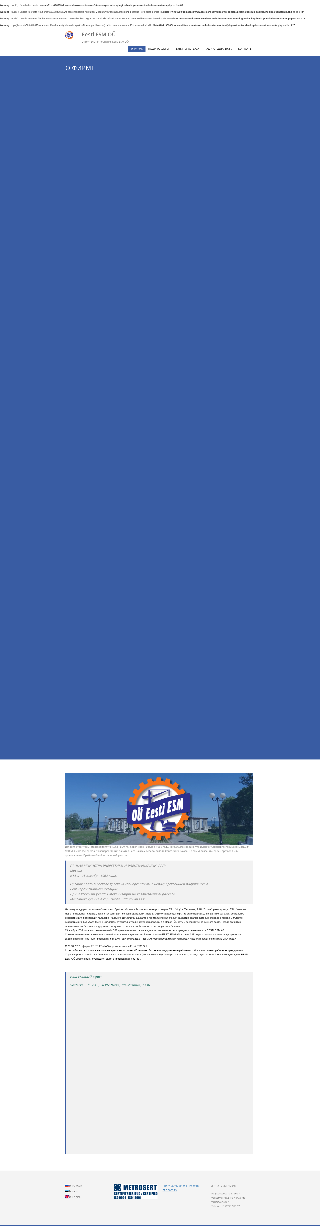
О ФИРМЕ (137, 48)
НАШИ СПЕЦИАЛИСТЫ (218, 48)
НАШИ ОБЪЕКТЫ (158, 48)
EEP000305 (193, 1186)
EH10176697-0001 (174, 1186)
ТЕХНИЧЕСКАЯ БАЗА (186, 48)
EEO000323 (169, 1190)
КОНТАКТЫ (245, 48)
